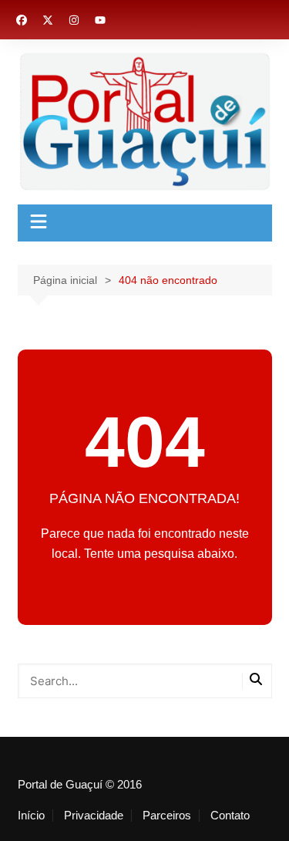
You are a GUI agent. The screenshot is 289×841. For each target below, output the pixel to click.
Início (31, 815)
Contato (230, 815)
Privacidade (93, 815)
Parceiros (167, 815)
